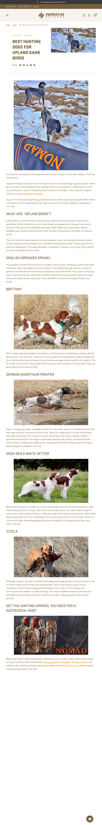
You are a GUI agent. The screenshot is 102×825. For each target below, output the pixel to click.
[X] (23, 65)
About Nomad (11, 6)
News (15, 25)
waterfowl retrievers (33, 193)
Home (8, 25)
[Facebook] (20, 65)
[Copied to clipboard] (34, 65)
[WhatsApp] (30, 65)
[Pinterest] (27, 65)
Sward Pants (82, 662)
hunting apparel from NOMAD (56, 662)
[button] (7, 15)
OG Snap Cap (70, 665)
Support (36, 6)
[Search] (84, 15)
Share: (14, 65)
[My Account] (89, 15)
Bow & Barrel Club (24, 6)
